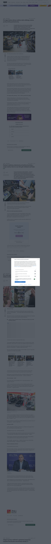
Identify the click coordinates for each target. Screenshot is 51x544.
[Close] (38, 259)
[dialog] (25, 272)
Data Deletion (21, 284)
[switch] (35, 271)
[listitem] (25, 269)
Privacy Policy (29, 284)
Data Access (25, 284)
